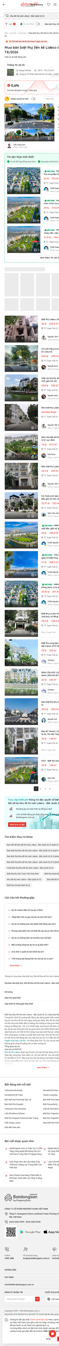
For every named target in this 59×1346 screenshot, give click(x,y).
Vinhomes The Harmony (15, 1108)
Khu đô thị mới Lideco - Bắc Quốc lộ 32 (24, 879)
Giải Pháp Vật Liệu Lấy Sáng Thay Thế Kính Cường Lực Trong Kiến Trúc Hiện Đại (25, 1164)
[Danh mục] (4, 4)
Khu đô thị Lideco (12, 1052)
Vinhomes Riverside (13, 1090)
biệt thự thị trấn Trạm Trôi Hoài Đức (23, 873)
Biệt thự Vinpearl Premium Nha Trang (21, 1118)
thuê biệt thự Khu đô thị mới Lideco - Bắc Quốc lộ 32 (30, 867)
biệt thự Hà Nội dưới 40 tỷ (18, 885)
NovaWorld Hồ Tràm (14, 1095)
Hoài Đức (22, 33)
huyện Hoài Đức (12, 1040)
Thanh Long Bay (50, 1095)
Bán (6, 33)
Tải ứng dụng (36, 4)
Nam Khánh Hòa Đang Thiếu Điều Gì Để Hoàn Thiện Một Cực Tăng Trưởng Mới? (25, 1178)
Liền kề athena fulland (14, 1113)
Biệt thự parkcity (50, 1104)
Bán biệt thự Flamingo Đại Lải (18, 1099)
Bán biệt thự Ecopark (14, 1104)
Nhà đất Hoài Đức (12, 1127)
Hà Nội (13, 33)
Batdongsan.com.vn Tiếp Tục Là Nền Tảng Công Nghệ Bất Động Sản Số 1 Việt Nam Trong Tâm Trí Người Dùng (25, 1151)
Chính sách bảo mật (39, 1319)
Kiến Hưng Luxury (12, 1122)
